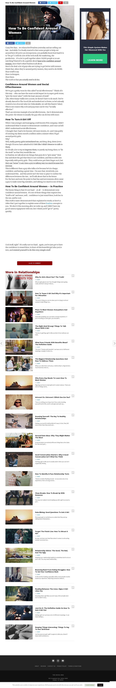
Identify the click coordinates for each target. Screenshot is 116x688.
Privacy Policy (61, 666)
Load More (39, 646)
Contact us (51, 666)
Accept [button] (100, 685)
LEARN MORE (95, 60)
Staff (38, 279)
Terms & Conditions (74, 666)
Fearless (49, 203)
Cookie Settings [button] (90, 685)
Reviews (43, 666)
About (37, 666)
